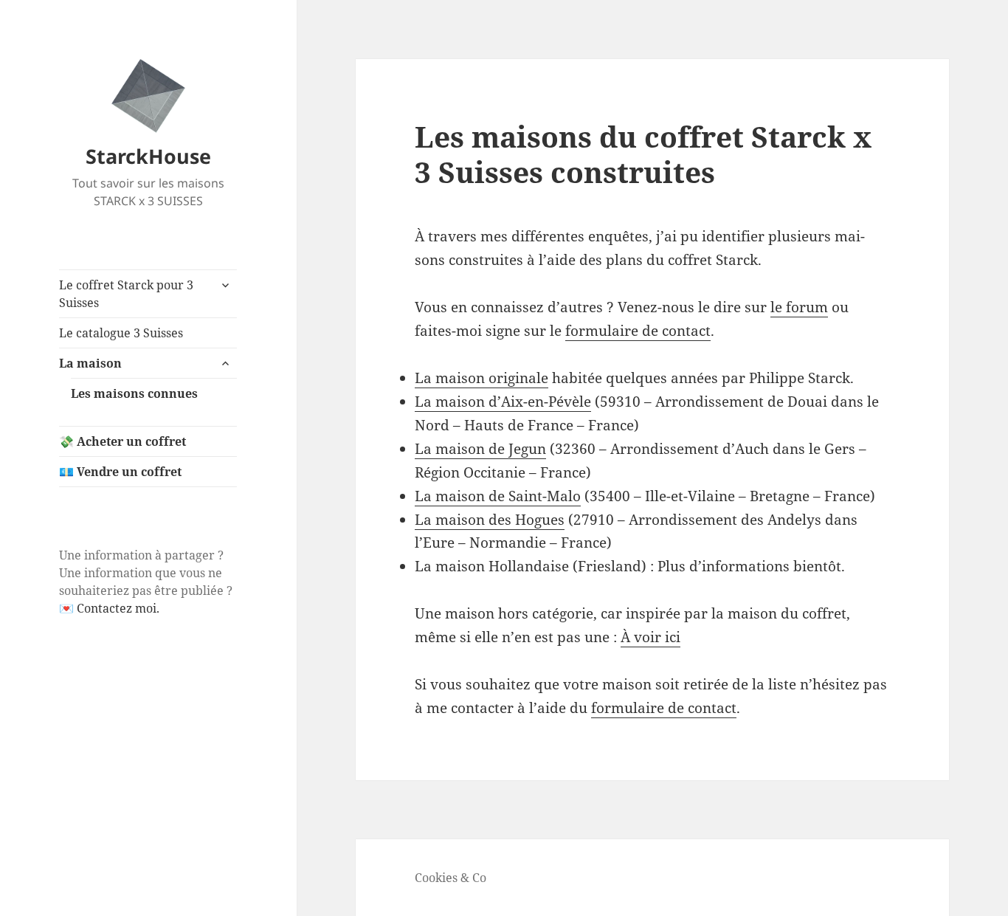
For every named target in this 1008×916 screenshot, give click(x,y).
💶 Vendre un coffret (120, 472)
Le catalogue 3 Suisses (121, 333)
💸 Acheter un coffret (122, 441)
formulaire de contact (638, 330)
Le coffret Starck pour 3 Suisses (126, 294)
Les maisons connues (134, 393)
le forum (799, 307)
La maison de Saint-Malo (498, 496)
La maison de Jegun (480, 448)
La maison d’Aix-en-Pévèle (503, 401)
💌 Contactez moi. (109, 608)
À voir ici (650, 637)
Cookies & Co (450, 877)
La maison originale (481, 378)
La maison (90, 363)
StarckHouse (148, 156)
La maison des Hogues (490, 519)
